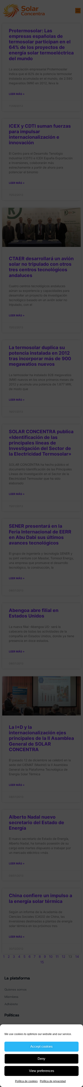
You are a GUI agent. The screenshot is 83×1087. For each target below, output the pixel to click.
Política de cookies (26, 1081)
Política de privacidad (53, 1081)
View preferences (41, 1071)
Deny (41, 1058)
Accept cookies (41, 1046)
